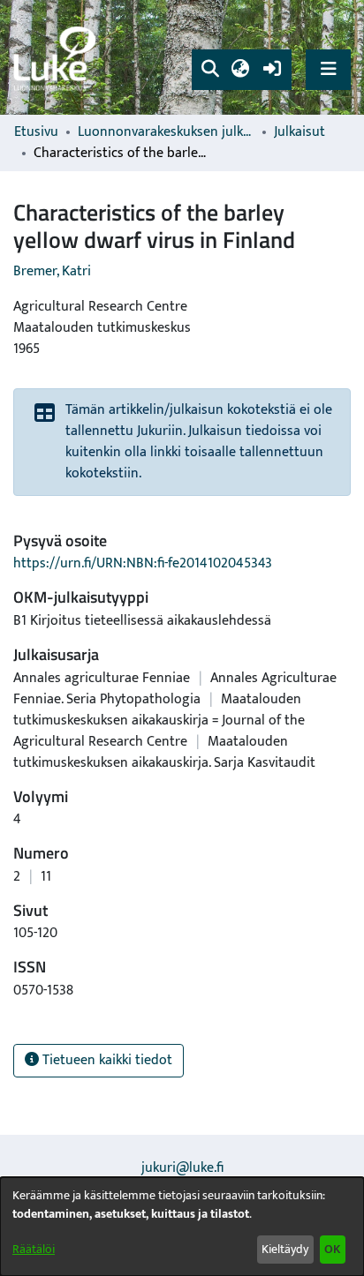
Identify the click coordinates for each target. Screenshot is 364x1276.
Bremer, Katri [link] (52, 271)
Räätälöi (33, 1249)
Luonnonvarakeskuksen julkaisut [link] (166, 132)
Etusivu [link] (36, 132)
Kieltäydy (285, 1249)
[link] (57, 57)
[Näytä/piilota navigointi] (328, 69)
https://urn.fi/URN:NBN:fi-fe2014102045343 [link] (142, 563)
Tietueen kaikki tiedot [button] (105, 1060)
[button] (210, 69)
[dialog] (182, 1226)
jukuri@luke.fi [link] (182, 1168)
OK (332, 1249)
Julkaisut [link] (299, 132)
